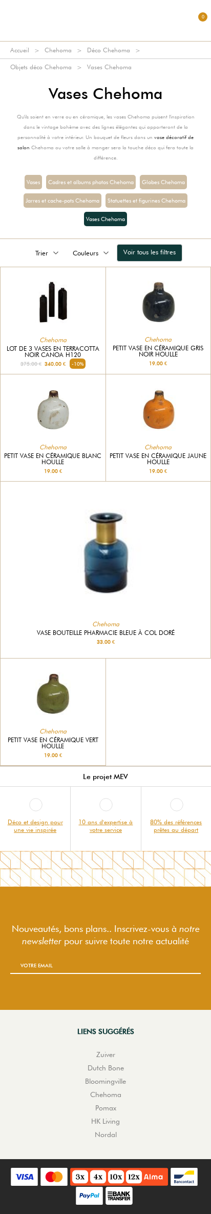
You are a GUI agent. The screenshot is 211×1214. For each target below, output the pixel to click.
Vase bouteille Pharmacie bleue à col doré (106, 633)
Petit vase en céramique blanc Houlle (52, 459)
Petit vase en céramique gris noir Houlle (158, 351)
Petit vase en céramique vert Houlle (53, 743)
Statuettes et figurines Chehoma (146, 200)
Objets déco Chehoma (41, 67)
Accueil (19, 50)
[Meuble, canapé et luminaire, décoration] (105, 20)
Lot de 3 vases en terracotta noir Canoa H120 (53, 352)
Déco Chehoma (108, 50)
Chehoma (58, 50)
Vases (33, 182)
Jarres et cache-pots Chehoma (62, 200)
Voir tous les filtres (149, 252)
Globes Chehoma (163, 182)
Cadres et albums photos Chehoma (91, 182)
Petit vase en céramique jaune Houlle (158, 459)
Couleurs (85, 253)
